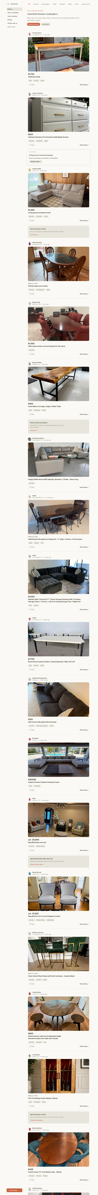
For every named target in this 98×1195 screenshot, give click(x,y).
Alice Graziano (37, 242)
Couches (35, 4)
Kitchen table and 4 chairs (38, 286)
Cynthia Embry (37, 1188)
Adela (34, 495)
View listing (83, 84)
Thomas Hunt (36, 33)
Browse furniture (34, 24)
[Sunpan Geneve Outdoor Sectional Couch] (58, 760)
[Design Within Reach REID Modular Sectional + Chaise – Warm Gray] (58, 459)
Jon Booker (36, 1055)
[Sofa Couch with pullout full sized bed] (58, 699)
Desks (70, 4)
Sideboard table (34, 77)
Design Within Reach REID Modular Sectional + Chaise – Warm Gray (53, 479)
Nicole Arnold (36, 872)
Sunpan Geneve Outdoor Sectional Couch (43, 782)
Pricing (10, 20)
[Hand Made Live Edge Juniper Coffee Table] (58, 384)
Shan (34, 798)
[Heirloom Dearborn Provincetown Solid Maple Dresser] (58, 114)
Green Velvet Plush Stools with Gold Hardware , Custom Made (51, 976)
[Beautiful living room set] (58, 820)
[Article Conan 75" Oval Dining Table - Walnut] (58, 1149)
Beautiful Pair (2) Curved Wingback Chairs (44, 916)
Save (32, 84)
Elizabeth (35, 738)
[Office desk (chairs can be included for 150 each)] (58, 324)
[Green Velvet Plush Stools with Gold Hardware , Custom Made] (58, 954)
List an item (13, 1190)
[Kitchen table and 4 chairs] (58, 264)
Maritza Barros (37, 1128)
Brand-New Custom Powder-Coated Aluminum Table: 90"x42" (51, 662)
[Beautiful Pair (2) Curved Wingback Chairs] (58, 894)
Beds (76, 4)
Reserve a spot (35, 161)
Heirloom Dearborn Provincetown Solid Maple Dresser (48, 137)
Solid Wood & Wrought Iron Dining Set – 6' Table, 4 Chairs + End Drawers (55, 539)
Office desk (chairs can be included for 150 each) (46, 346)
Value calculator (13, 16)
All (29, 4)
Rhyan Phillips (37, 362)
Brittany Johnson (38, 932)
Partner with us (12, 23)
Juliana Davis (36, 992)
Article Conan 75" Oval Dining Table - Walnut (45, 1172)
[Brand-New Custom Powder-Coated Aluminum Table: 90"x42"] (58, 639)
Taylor (34, 618)
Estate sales (11, 27)
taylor (34, 555)
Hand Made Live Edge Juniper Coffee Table (44, 406)
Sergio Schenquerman (39, 678)
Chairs (54, 4)
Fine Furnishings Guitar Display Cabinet (43, 1098)
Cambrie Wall (36, 169)
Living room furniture (88, 4)
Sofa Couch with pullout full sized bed (42, 722)
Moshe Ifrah (36, 302)
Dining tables (45, 4)
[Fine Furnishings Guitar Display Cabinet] (58, 1076)
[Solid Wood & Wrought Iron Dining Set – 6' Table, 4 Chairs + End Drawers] (58, 517)
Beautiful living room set (37, 842)
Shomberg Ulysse (38, 438)
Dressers (62, 4)
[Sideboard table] (58, 54)
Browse (10, 9)
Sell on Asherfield (13, 12)
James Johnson (37, 93)
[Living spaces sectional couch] (58, 190)
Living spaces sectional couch (39, 213)
